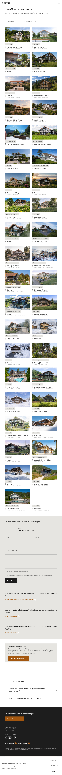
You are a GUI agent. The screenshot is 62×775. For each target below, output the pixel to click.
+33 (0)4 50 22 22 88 (26, 530)
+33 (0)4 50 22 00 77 (10, 730)
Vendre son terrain (11, 616)
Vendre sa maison (10, 633)
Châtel (9, 363)
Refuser (53, 766)
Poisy (9, 71)
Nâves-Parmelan (40, 217)
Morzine (10, 484)
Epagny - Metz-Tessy (14, 47)
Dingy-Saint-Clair (13, 339)
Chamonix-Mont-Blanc (42, 266)
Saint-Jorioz (38, 120)
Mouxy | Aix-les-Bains (41, 363)
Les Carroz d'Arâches (41, 96)
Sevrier (9, 96)
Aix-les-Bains (39, 47)
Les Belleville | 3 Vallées (42, 460)
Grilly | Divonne (39, 71)
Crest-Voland (11, 217)
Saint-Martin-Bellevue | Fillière (17, 436)
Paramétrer (54, 771)
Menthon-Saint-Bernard (42, 387)
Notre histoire (9, 743)
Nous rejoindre (22, 743)
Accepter (54, 760)
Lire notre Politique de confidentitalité (9, 768)
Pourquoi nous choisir (17, 658)
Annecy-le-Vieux (13, 168)
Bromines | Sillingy (13, 193)
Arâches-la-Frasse (13, 411)
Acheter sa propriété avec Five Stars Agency (19, 600)
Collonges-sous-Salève (42, 144)
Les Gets (37, 339)
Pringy (36, 193)
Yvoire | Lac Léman (40, 241)
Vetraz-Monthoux (40, 411)
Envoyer (10, 580)
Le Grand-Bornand (40, 314)
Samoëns (37, 509)
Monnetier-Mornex (40, 290)
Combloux (37, 436)
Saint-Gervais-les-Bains (15, 144)
